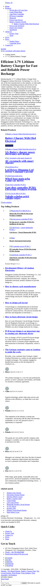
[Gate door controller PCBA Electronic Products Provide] (15, 185)
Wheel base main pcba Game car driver (17, 179)
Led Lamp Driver (13, 502)
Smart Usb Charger (16, 28)
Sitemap (3, 571)
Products (8, 8)
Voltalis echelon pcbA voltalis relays (17, 197)
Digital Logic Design (14, 493)
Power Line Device (16, 20)
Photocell (12, 18)
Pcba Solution (26, 573)
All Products (12, 575)
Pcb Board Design (14, 571)
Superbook (13, 30)
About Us (8, 32)
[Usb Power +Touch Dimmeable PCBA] (23, 229)
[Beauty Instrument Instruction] (12, 238)
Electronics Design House (15, 495)
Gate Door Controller (16, 14)
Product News (14, 41)
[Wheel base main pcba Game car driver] (14, 176)
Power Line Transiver (16, 26)
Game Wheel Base (15, 12)
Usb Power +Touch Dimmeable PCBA (22, 232)
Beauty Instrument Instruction (20, 241)
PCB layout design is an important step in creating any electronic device (22, 332)
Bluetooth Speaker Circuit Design (18, 504)
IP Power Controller (16, 16)
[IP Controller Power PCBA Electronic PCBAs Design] (19, 246)
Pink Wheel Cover (13, 512)
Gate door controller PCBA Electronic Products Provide (21, 188)
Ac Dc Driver (11, 506)
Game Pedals (11, 501)
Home (7, 6)
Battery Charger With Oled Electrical (26, 24)
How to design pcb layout (16, 303)
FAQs (7, 37)
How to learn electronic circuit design (21, 317)
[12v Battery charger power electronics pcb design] (20, 149)
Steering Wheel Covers (15, 497)
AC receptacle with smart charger (19, 162)
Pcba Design (16, 573)
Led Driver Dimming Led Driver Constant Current (19, 170)
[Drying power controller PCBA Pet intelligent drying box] (21, 219)
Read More (9, 146)
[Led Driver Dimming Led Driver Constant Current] (11, 167)
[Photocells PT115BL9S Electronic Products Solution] (20, 211)
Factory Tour (13, 33)
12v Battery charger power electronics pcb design (20, 153)
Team (11, 35)
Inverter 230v (11, 508)
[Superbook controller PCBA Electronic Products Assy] (20, 255)
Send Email (5, 579)
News (7, 39)
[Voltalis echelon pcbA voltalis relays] (15, 193)
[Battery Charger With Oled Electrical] (20, 134)
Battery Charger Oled (14, 499)
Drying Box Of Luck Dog (18, 10)
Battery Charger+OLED (17, 22)
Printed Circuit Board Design (17, 510)
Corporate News (15, 43)
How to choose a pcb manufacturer (20, 286)
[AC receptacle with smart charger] (18, 158)
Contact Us (9, 45)
